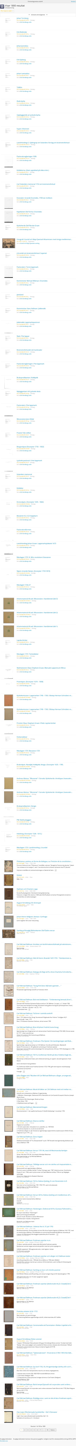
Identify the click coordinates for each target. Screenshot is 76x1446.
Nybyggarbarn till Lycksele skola (28, 391)
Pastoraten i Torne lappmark (27, 267)
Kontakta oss (4, 1441)
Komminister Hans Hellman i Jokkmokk (31, 308)
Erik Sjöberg (21, 60)
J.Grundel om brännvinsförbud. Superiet (32, 253)
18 (47, 1430)
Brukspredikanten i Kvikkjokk (27, 378)
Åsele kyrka (21, 101)
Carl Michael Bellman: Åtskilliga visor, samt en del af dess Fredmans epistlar (45, 1398)
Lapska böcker (22, 640)
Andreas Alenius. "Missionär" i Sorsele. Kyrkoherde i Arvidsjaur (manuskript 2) (45, 778)
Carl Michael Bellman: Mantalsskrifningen (32, 1107)
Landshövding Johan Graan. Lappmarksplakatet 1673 (36, 543)
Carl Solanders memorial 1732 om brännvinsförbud (36, 184)
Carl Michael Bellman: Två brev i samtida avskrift (34, 1013)
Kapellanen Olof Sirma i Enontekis (29, 212)
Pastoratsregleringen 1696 (27, 156)
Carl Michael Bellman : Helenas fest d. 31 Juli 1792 (35, 1226)
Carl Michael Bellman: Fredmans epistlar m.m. (34, 1240)
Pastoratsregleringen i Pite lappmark (30, 364)
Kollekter (20, 488)
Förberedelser (22, 737)
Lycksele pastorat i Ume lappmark (29, 460)
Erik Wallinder (22, 32)
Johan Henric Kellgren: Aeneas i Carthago (32, 917)
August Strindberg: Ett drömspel (29, 903)
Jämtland (20, 295)
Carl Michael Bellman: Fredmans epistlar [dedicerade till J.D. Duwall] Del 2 (44, 1284)
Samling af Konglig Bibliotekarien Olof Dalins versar (36, 930)
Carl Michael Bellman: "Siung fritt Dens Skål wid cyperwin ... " (39, 986)
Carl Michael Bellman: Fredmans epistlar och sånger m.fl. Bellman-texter (43, 1256)
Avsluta (73, 1)
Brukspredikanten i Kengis (26, 806)
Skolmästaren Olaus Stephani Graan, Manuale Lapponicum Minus (41, 668)
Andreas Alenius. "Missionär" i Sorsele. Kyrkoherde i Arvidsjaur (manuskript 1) (45, 792)
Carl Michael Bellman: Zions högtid (29, 1137)
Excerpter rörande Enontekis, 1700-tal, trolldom (34, 198)
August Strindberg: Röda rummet (29, 1339)
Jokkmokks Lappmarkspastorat (28, 322)
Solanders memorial (24, 474)
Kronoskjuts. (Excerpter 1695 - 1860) (30, 502)
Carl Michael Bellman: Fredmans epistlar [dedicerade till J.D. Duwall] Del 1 (44, 1298)
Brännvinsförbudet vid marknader (29, 350)
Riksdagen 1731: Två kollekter (27, 654)
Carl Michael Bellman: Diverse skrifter (30, 1121)
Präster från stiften (24, 433)
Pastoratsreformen (24, 530)
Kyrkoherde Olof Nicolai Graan (28, 225)
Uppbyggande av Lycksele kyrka (28, 115)
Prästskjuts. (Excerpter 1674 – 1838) (30, 682)
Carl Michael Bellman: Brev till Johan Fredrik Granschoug (37, 1027)
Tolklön (19, 87)
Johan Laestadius (23, 73)
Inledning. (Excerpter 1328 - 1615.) (29, 834)
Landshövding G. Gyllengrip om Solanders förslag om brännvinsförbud (43, 143)
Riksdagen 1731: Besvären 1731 (28, 751)
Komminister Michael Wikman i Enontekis (32, 281)
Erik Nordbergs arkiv (25, 22)
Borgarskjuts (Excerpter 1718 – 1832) (30, 447)
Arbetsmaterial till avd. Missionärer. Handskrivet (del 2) (37, 612)
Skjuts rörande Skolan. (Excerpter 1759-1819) (33, 571)
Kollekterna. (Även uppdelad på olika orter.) (33, 170)
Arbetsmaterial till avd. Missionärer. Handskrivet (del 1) (37, 626)
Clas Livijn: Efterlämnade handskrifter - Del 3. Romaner (37, 1412)
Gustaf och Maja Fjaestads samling (29, 243)
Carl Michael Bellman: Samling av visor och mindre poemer (38, 1270)
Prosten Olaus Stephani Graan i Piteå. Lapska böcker (36, 723)
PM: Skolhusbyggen (24, 820)
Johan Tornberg (22, 18)
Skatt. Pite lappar (23, 336)
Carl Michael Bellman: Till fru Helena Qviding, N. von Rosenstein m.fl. (42, 1181)
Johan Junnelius (22, 46)
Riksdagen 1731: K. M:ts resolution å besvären (34, 557)
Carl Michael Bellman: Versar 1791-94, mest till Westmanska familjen (42, 1150)
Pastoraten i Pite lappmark (27, 405)
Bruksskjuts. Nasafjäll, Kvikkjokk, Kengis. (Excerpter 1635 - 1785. (40, 765)
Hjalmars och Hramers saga (27, 889)
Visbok (19, 875)
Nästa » (53, 1430)
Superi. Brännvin (23, 129)
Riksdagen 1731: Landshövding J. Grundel (32, 847)
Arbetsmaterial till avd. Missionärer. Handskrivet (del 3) (37, 599)
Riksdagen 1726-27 (24, 585)
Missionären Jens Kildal (25, 419)
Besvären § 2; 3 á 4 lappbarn (27, 516)
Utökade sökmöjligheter (38, 15)
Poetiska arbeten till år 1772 (27, 1311)
